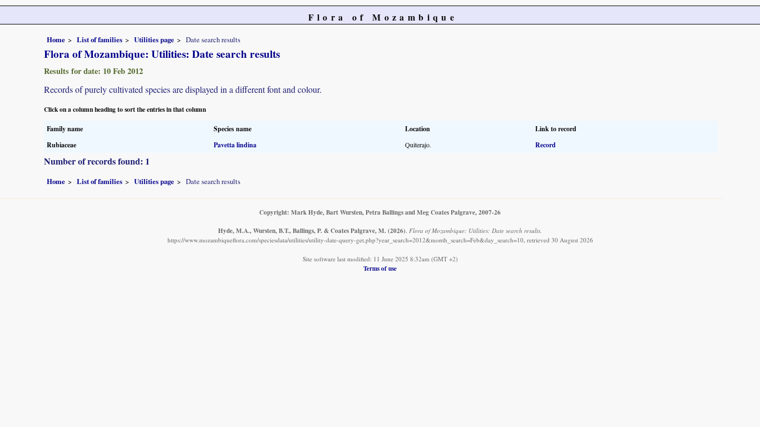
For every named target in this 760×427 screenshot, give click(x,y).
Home (56, 39)
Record (545, 145)
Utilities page (154, 39)
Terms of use (380, 268)
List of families (99, 39)
